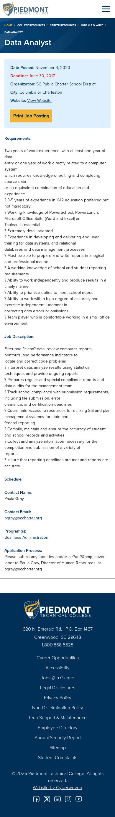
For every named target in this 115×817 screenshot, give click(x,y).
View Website (39, 100)
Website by (57, 787)
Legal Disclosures (57, 687)
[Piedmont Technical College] (57, 609)
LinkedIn (57, 799)
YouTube (78, 799)
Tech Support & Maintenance (57, 717)
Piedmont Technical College (28, 9)
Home (8, 25)
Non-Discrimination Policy (57, 707)
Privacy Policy (57, 697)
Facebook (36, 799)
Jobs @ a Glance (92, 25)
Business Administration (26, 537)
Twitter (47, 799)
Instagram (68, 799)
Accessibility (57, 667)
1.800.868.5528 (57, 644)
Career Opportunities (58, 657)
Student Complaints (57, 757)
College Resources (31, 25)
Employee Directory (58, 727)
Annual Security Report (57, 737)
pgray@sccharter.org (23, 518)
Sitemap (58, 747)
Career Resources (63, 25)
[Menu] (106, 9)
